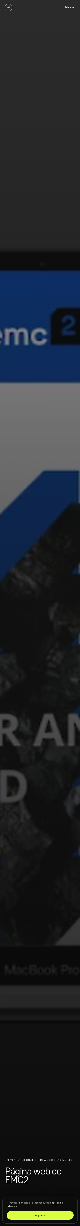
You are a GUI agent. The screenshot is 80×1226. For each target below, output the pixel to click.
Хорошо (40, 1215)
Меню (69, 7)
